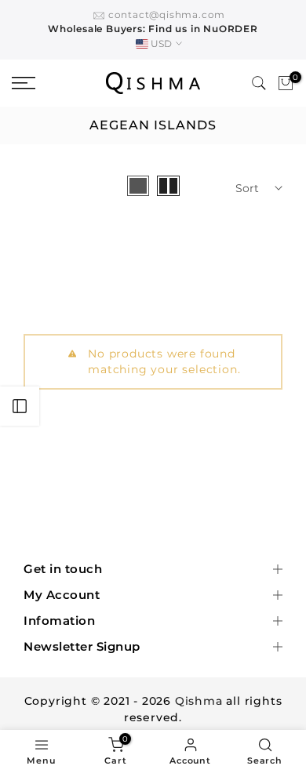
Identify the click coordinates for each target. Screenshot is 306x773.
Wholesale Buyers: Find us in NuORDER (153, 28)
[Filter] (19, 406)
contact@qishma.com (166, 14)
